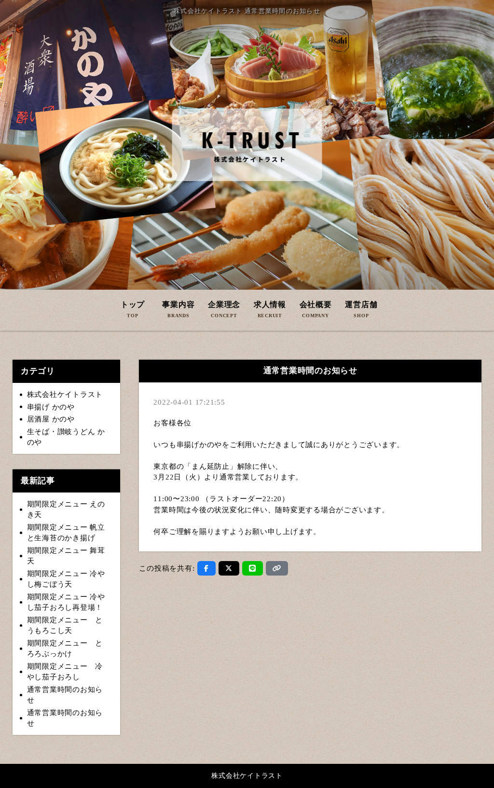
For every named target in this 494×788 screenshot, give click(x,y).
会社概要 (316, 309)
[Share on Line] (252, 568)
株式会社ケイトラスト (65, 394)
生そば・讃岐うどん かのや (66, 437)
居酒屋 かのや (51, 419)
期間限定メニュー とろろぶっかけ (65, 648)
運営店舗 (361, 309)
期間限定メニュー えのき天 (66, 509)
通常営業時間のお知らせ (65, 695)
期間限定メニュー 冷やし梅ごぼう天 (66, 579)
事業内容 (178, 309)
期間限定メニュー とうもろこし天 (65, 625)
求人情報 (270, 309)
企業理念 (224, 309)
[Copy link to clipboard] (277, 568)
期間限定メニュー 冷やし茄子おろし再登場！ (66, 602)
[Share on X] (229, 568)
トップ (133, 309)
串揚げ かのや (51, 407)
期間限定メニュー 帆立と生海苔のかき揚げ (66, 532)
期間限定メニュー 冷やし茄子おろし (65, 671)
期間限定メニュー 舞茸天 (66, 556)
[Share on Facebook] (206, 568)
